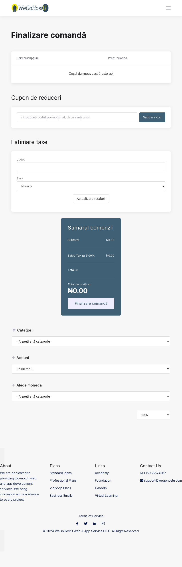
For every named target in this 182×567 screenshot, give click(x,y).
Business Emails (61, 495)
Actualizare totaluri (91, 198)
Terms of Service (91, 516)
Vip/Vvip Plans (60, 488)
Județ (21, 159)
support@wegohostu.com (162, 480)
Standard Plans (61, 473)
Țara (20, 178)
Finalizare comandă (91, 303)
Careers (101, 488)
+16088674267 (154, 473)
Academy (102, 473)
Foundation (103, 480)
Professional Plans (63, 480)
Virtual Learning (106, 495)
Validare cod (152, 117)
